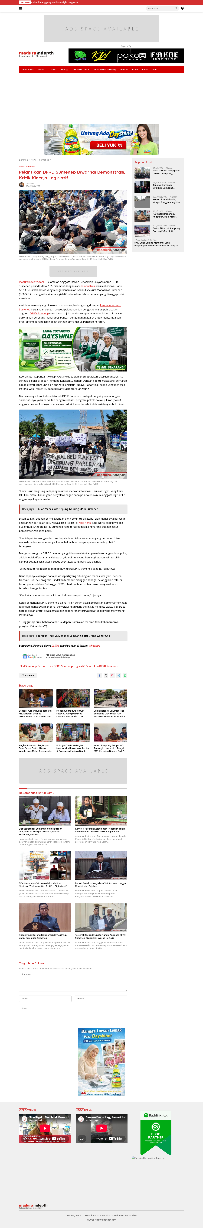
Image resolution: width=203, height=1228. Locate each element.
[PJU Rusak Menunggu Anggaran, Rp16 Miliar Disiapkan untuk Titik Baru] (142, 216)
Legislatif (79, 666)
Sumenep (30, 166)
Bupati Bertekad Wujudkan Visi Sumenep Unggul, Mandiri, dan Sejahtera (101, 885)
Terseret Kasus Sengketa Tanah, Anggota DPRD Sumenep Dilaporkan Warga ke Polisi (100, 936)
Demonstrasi (45, 666)
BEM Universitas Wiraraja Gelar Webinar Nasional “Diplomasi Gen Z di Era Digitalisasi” (43, 885)
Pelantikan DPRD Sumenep (101, 666)
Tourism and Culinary (104, 69)
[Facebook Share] (99, 675)
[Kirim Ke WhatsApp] (125, 675)
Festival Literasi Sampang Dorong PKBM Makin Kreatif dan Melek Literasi (166, 230)
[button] (176, 8)
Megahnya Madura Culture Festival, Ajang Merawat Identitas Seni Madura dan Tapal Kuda (70, 713)
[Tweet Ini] (106, 675)
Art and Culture (81, 69)
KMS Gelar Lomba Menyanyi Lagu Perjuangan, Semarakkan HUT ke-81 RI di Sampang (156, 244)
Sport (53, 69)
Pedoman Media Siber (125, 1215)
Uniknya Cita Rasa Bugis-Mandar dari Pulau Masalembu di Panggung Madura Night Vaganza (72, 748)
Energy (64, 69)
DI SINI (55, 645)
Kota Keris (85, 522)
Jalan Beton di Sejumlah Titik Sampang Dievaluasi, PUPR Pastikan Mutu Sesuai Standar (109, 713)
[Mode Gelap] (182, 8)
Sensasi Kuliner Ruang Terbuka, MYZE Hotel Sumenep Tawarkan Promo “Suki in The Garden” (35, 713)
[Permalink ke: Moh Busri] (21, 184)
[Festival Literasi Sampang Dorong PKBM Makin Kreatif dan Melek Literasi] (142, 231)
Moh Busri (30, 183)
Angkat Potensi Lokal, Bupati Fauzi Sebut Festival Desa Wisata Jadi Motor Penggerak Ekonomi (35, 748)
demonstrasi (88, 286)
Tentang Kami (74, 1215)
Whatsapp (94, 645)
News (41, 69)
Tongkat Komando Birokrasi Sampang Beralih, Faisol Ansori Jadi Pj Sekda (166, 186)
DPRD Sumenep (39, 313)
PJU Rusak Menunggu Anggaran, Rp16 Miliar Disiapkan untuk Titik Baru (166, 215)
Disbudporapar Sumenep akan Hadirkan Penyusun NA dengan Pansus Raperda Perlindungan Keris (40, 831)
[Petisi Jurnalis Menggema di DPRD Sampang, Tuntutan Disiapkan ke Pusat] (142, 173)
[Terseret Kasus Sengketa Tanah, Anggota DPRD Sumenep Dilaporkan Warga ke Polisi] (101, 917)
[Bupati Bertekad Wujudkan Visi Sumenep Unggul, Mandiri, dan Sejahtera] (101, 865)
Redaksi (106, 1215)
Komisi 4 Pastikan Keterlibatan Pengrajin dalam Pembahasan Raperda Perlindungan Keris (100, 830)
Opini (122, 69)
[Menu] (21, 8)
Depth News (27, 69)
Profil (135, 69)
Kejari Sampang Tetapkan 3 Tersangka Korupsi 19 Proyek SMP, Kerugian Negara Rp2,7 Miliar (109, 748)
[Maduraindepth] (36, 53)
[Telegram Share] (118, 675)
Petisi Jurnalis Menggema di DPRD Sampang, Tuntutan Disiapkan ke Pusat (166, 172)
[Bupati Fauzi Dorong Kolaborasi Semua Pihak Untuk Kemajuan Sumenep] (45, 917)
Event (145, 69)
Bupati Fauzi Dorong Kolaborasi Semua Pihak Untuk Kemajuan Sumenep (43, 936)
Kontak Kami (91, 1215)
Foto (155, 69)
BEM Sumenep (28, 666)
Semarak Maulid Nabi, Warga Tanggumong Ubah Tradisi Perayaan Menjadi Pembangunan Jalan (167, 201)
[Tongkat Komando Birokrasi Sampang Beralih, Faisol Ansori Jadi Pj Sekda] (142, 187)
